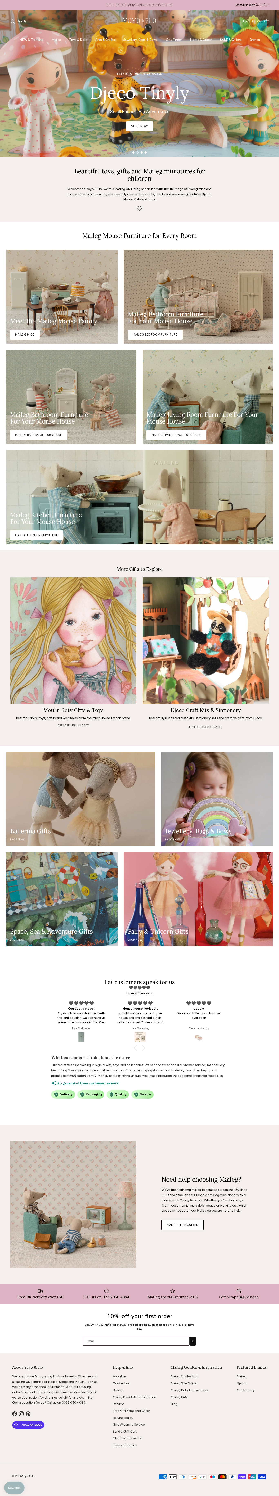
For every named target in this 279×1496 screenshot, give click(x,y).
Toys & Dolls (78, 40)
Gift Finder (174, 40)
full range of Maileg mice (209, 1195)
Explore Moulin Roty (73, 725)
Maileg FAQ (179, 1397)
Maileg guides (207, 1210)
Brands (255, 40)
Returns (118, 1404)
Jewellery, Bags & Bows (140, 40)
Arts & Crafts (105, 40)
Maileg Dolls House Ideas (189, 1390)
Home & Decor (201, 40)
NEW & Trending (31, 40)
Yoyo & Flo (28, 1476)
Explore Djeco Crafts (205, 726)
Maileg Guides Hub (185, 1376)
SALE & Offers (231, 40)
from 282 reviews (139, 993)
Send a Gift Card (125, 1431)
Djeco (241, 1383)
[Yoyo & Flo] (140, 21)
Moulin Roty (245, 1390)
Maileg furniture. (191, 1200)
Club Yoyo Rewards (127, 1438)
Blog (174, 1404)
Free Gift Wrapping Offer (131, 1411)
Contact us (121, 1383)
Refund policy (123, 1418)
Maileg (56, 40)
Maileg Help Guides (182, 1225)
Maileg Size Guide (183, 1383)
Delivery (118, 1390)
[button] (136, 1048)
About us (119, 1376)
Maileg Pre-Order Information (134, 1397)
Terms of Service (125, 1445)
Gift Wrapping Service (129, 1424)
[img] (139, 988)
